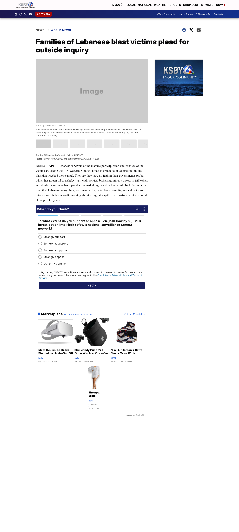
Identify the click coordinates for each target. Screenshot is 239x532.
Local (131, 5)
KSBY (26, 14)
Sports (175, 5)
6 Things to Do (203, 14)
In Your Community (165, 14)
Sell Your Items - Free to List (78, 314)
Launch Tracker (185, 14)
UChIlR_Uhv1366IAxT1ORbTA (31, 14)
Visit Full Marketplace (134, 314)
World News (61, 30)
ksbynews (17, 14)
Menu (116, 4)
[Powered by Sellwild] (140, 415)
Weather (160, 5)
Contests (218, 14)
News (40, 30)
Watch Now (214, 5)
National (145, 5)
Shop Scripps (193, 5)
